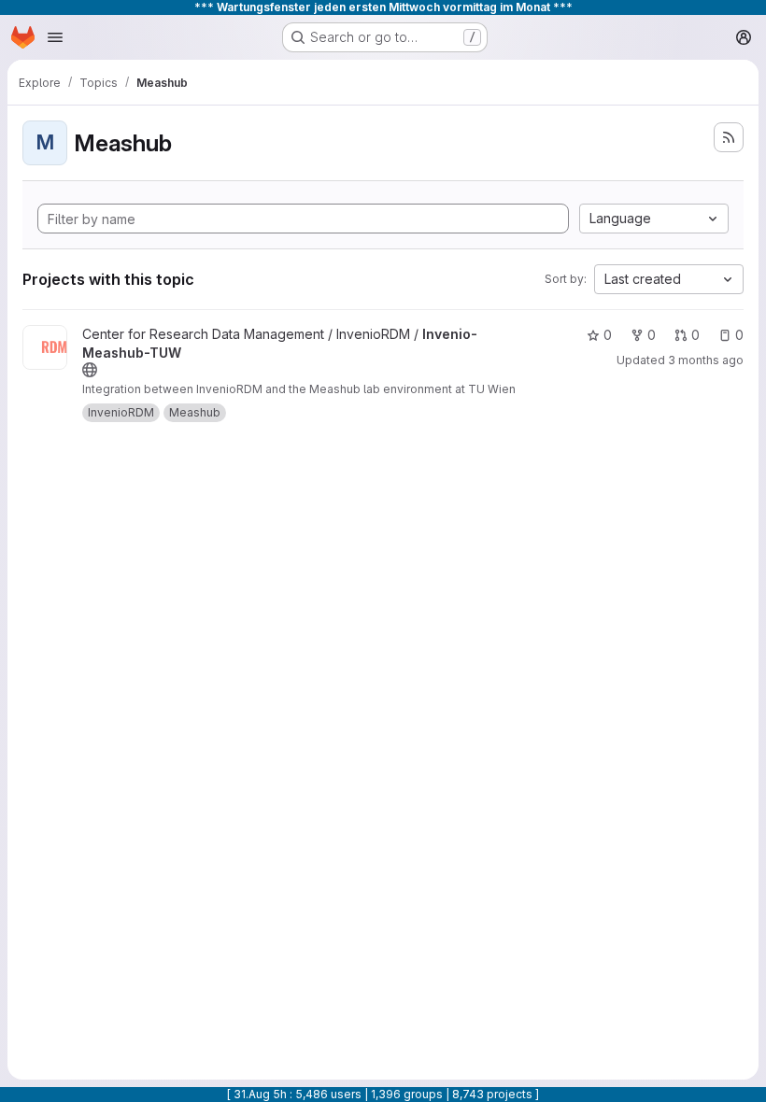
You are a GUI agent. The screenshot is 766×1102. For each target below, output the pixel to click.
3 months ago (706, 360)
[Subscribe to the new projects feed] (729, 137)
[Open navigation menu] (55, 37)
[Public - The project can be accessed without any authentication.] (89, 369)
